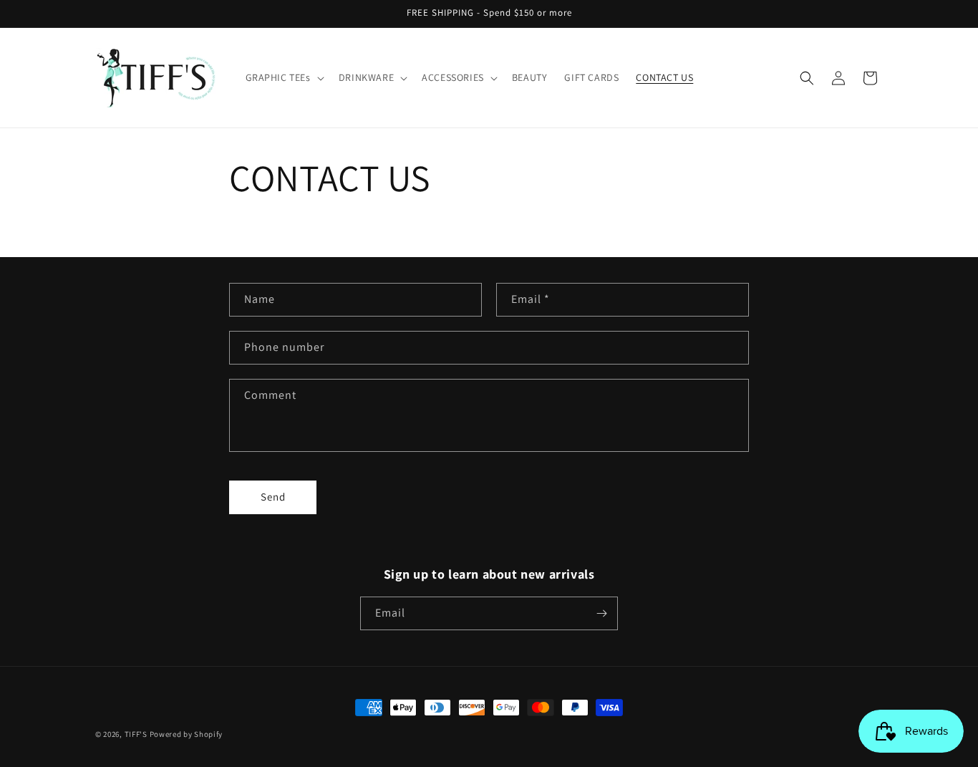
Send (273, 496)
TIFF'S (136, 734)
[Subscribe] (601, 613)
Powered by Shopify (186, 734)
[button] (283, 77)
